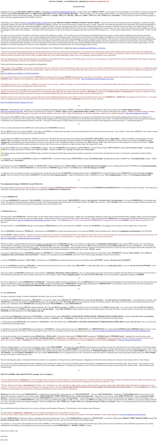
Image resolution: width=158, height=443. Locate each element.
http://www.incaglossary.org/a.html (12, 111)
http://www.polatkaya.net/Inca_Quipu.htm (36, 22)
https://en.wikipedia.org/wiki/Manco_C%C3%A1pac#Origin (20, 73)
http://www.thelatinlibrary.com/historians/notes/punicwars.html (20, 238)
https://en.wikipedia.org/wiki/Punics (130, 340)
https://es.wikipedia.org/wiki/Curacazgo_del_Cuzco (97, 79)
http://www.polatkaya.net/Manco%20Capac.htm (61, 12)
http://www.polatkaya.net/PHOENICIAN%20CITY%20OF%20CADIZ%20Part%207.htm (121, 331)
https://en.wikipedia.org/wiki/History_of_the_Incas (89, 48)
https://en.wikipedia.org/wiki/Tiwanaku (133, 414)
